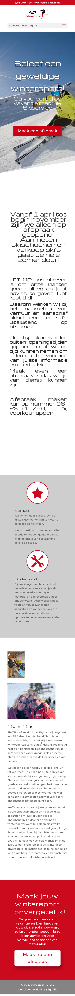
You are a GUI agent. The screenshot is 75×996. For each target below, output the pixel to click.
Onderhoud (25, 579)
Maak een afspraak (37, 130)
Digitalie (51, 989)
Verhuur (22, 510)
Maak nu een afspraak (37, 958)
